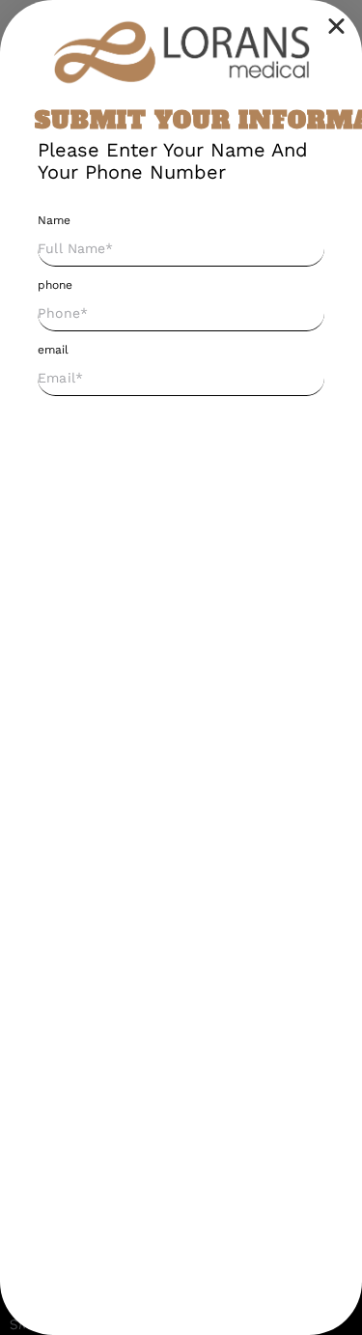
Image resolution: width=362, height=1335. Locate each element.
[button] (336, 25)
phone (55, 285)
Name (54, 220)
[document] (181, 667)
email (53, 349)
